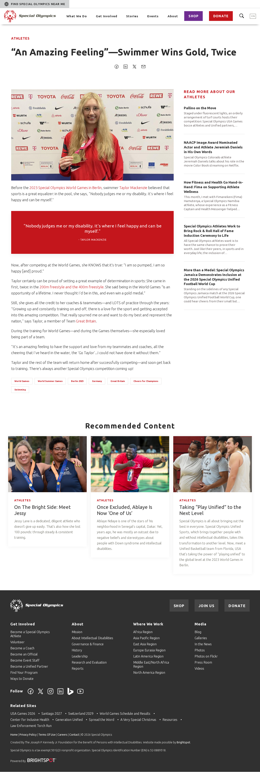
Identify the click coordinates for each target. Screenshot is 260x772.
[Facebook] (30, 693)
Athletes (20, 38)
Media (200, 624)
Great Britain (86, 321)
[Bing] (70, 693)
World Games (21, 381)
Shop (193, 16)
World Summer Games (50, 381)
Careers (62, 734)
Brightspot (183, 742)
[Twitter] (40, 693)
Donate (221, 16)
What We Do (76, 16)
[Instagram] (50, 693)
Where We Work (148, 624)
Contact (74, 734)
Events (153, 16)
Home (14, 734)
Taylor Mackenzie (133, 188)
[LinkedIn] (60, 693)
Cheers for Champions (145, 381)
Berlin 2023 (77, 381)
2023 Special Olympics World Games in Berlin (65, 188)
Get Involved (106, 16)
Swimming (20, 389)
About (173, 16)
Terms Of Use (47, 734)
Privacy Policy (28, 734)
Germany (97, 381)
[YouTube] (80, 693)
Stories (132, 16)
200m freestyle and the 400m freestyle (72, 287)
